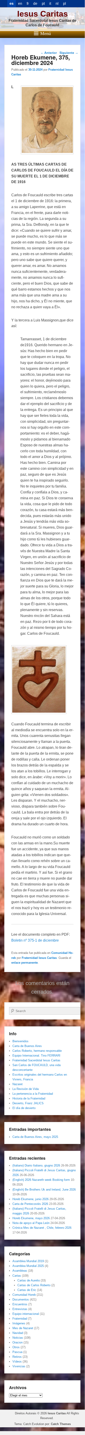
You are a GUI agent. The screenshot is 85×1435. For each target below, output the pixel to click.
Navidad (17, 1333)
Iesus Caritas (42, 13)
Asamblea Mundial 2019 (28, 1261)
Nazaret (17, 1084)
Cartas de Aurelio (28, 1280)
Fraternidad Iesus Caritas (39, 958)
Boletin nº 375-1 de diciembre (35, 940)
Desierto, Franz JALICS (28, 1103)
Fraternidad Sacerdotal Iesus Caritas (36, 1060)
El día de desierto (23, 1108)
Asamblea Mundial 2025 (28, 1266)
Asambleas (19, 1270)
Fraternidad (19, 1318)
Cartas (16, 1275)
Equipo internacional (25, 1314)
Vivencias (18, 1366)
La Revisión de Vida (25, 1089)
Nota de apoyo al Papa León (31, 1223)
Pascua (17, 1352)
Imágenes (18, 1323)
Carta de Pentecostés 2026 (30, 1204)
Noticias (17, 1337)
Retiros (17, 1356)
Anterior (48, 53)
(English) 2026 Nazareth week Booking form (41, 1179)
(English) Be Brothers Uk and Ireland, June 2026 (44, 1189)
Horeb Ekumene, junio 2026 (30, 1199)
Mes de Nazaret (22, 1328)
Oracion (17, 1342)
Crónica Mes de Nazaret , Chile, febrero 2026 (41, 1227)
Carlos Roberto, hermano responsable (37, 1050)
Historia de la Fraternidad (28, 1098)
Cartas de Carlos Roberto (33, 1285)
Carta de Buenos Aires (27, 1046)
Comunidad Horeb (24, 1294)
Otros (16, 1347)
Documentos (20, 1299)
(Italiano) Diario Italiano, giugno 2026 (36, 1165)
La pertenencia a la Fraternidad (32, 1093)
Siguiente (68, 53)
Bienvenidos (20, 1041)
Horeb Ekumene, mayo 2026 (31, 1218)
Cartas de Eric (26, 1290)
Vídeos (17, 1361)
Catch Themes (61, 1424)
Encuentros (19, 1304)
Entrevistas (19, 1309)
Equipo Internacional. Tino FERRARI (36, 1055)
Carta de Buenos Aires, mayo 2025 (35, 1137)
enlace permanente (24, 962)
